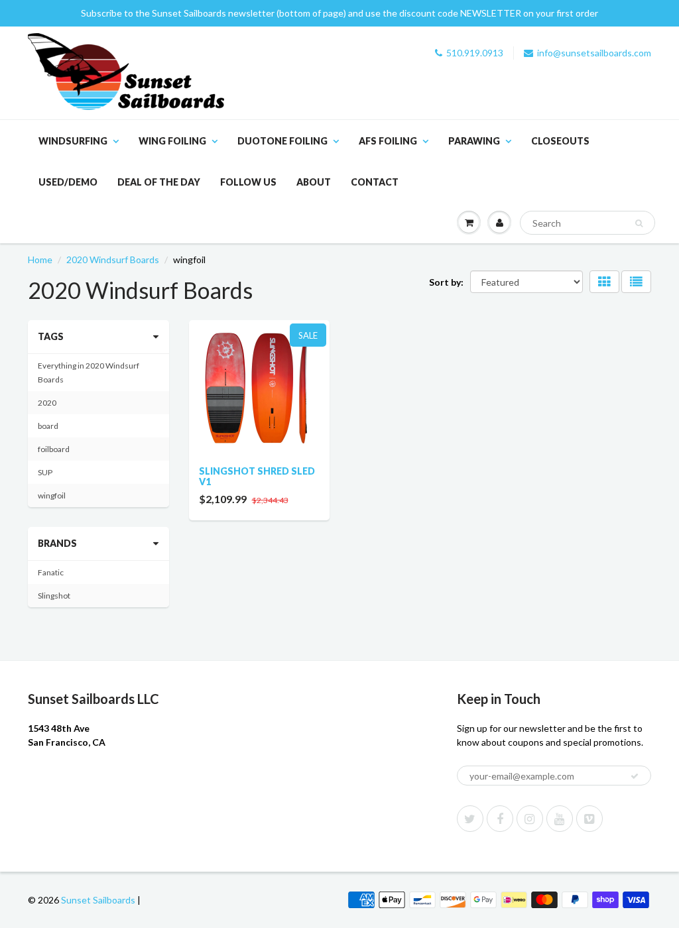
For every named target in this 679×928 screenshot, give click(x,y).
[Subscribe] (634, 776)
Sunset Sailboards (98, 899)
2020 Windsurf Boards (112, 259)
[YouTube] (559, 818)
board (48, 426)
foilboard (54, 449)
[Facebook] (500, 818)
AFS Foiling (388, 140)
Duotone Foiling (282, 140)
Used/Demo (67, 182)
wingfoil (52, 495)
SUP (45, 472)
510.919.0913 (474, 52)
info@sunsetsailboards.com (594, 52)
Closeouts (560, 140)
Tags (51, 336)
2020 (47, 403)
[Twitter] (470, 818)
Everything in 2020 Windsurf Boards (88, 372)
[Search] (639, 223)
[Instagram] (530, 818)
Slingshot (54, 596)
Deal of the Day (158, 182)
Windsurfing (72, 140)
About (313, 182)
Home (40, 259)
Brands (57, 543)
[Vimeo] (589, 818)
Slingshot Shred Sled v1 (257, 476)
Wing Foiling (172, 140)
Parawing (474, 140)
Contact (375, 182)
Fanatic (51, 572)
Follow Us (248, 182)
